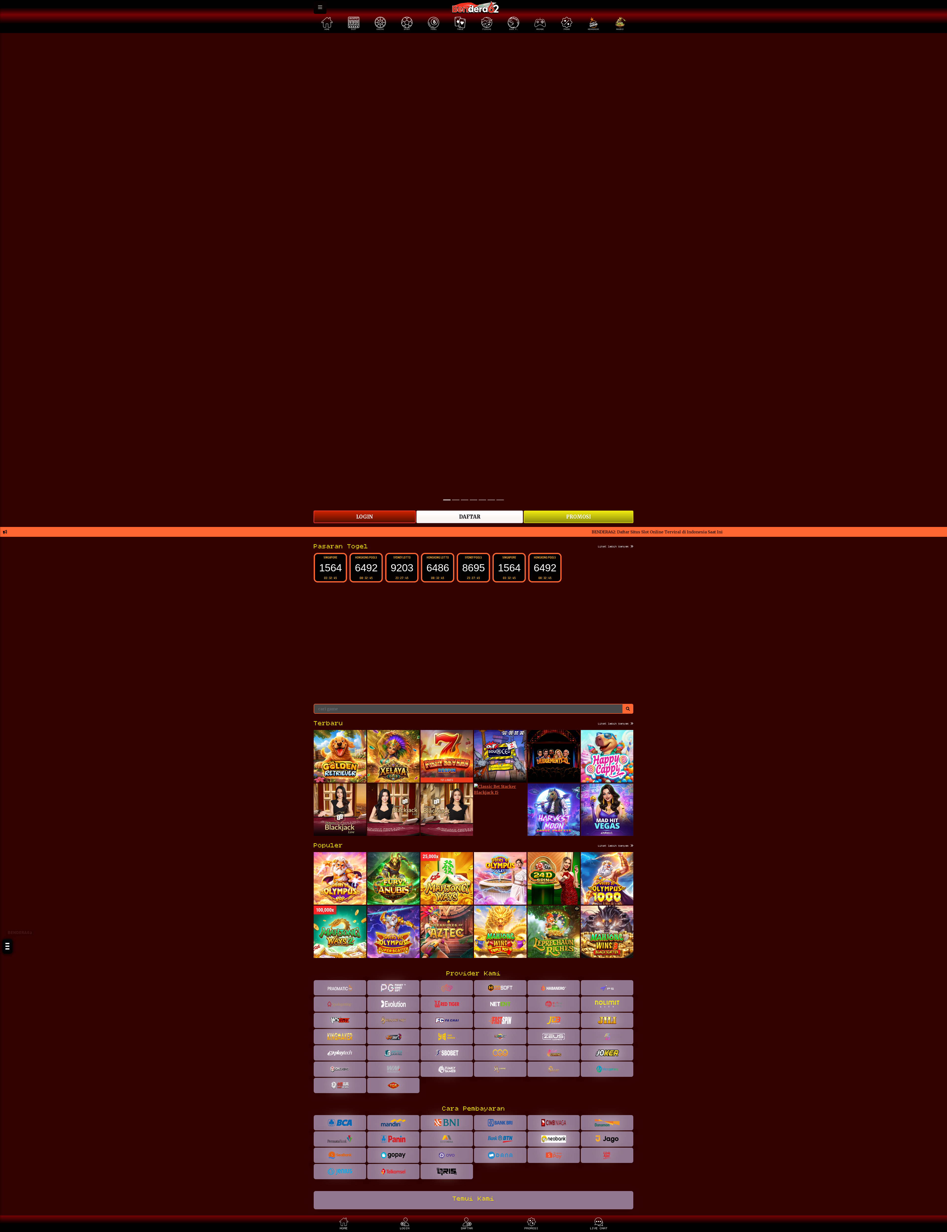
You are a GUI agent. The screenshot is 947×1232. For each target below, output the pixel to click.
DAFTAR (469, 517)
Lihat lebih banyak (614, 546)
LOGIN (364, 517)
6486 (402, 568)
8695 (437, 568)
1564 (473, 568)
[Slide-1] (455, 500)
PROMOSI (578, 517)
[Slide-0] (447, 500)
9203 (366, 568)
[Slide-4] (482, 500)
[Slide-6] (500, 500)
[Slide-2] (464, 500)
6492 (330, 568)
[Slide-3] (473, 500)
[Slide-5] (491, 500)
